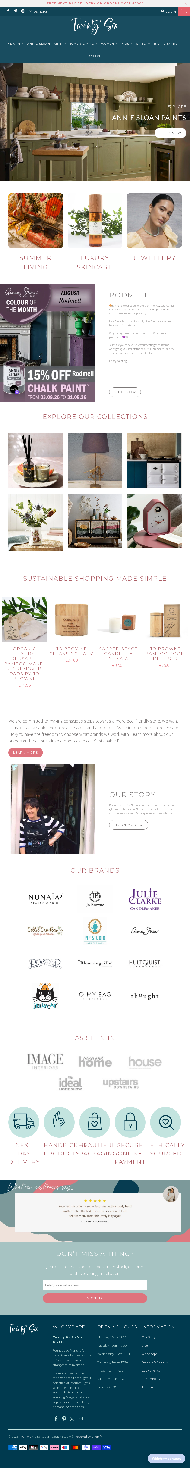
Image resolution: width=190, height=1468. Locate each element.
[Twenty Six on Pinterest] (15, 11)
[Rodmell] (47, 343)
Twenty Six (26, 1436)
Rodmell (129, 295)
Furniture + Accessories (95, 521)
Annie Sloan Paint (45, 43)
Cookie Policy (151, 1370)
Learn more (25, 752)
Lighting (95, 460)
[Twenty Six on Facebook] (8, 11)
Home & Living (82, 43)
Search (95, 56)
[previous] (7, 647)
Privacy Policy (151, 1379)
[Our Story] (47, 809)
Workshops (149, 1354)
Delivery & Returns (155, 1362)
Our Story (132, 794)
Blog (145, 1345)
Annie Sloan (154, 460)
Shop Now (170, 133)
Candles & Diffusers (35, 460)
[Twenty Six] (95, 27)
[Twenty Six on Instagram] (23, 11)
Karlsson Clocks (154, 521)
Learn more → (128, 824)
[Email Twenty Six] (30, 11)
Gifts (141, 43)
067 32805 (41, 11)
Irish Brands (166, 43)
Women (108, 43)
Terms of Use (151, 1387)
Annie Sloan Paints (95, 122)
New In (15, 43)
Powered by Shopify (88, 1436)
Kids (125, 43)
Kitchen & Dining (35, 522)
